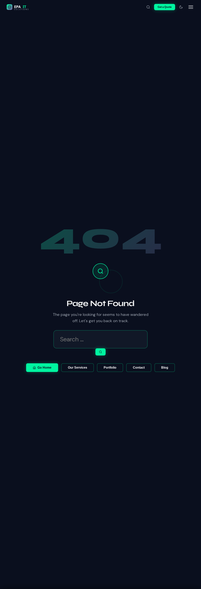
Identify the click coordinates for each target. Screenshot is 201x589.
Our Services (77, 367)
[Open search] (148, 7)
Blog (164, 367)
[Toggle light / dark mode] (181, 7)
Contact (139, 367)
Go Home (44, 367)
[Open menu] (191, 7)
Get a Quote (165, 7)
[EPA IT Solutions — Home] (26, 7)
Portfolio (110, 367)
